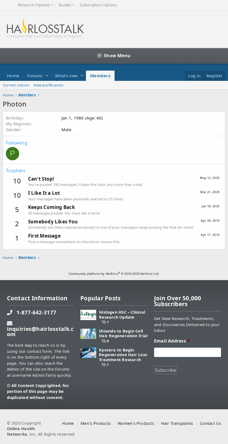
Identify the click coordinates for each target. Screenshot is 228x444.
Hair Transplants (177, 423)
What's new (66, 75)
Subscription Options (98, 5)
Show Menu (117, 56)
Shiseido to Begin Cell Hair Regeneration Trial (123, 333)
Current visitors (16, 85)
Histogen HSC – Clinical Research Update (122, 315)
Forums (34, 75)
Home (13, 75)
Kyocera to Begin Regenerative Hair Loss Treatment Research (123, 355)
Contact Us (210, 423)
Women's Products (136, 423)
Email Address (172, 341)
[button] (47, 76)
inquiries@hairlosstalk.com (40, 331)
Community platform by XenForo (114, 273)
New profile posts (48, 85)
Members (100, 75)
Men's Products (96, 423)
